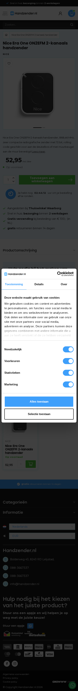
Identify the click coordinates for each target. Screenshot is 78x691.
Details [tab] (39, 284)
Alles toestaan (39, 401)
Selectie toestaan (39, 414)
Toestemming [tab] (14, 284)
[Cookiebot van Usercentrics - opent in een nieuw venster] (57, 273)
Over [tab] (64, 284)
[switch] (68, 361)
